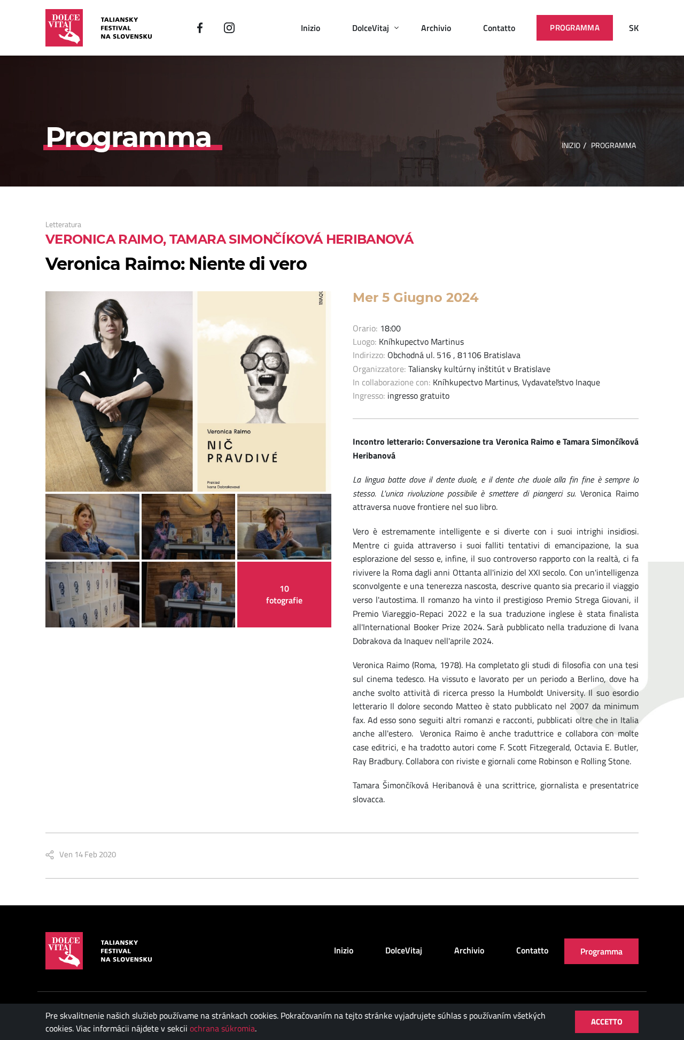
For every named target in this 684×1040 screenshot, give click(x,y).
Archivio (436, 27)
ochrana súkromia (222, 1028)
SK (634, 27)
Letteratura (63, 224)
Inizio (310, 27)
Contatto (499, 27)
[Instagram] (229, 27)
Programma (575, 27)
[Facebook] (200, 27)
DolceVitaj (370, 27)
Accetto (607, 1021)
